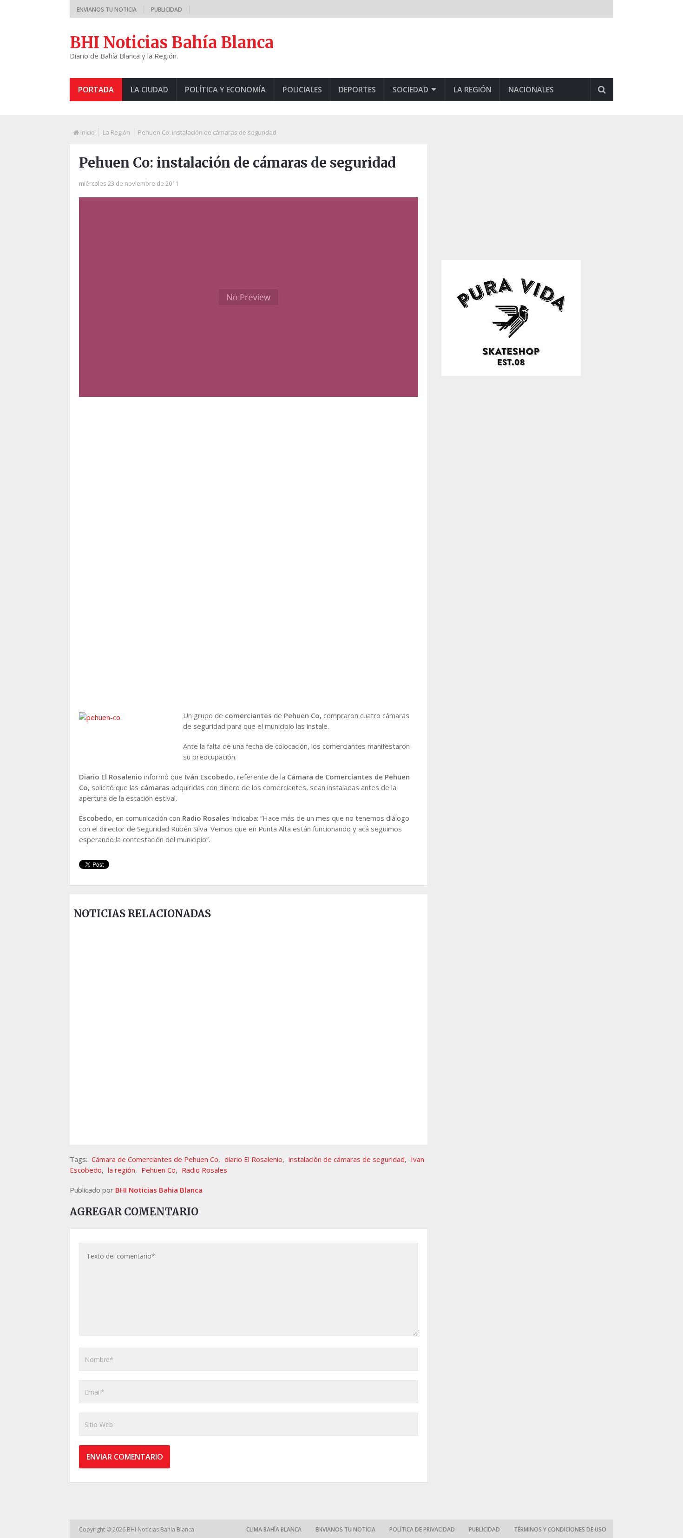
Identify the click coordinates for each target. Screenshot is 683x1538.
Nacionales (531, 89)
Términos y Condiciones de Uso (560, 1529)
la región (121, 1170)
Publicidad (166, 9)
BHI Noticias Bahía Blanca (172, 43)
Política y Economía (225, 89)
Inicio (87, 132)
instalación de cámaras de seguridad (347, 1159)
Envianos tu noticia (107, 9)
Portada (96, 89)
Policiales (302, 89)
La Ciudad (149, 89)
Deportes (357, 89)
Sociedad (410, 89)
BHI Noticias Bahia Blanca (159, 1189)
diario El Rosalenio (253, 1159)
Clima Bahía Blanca (274, 1529)
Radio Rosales (204, 1170)
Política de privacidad (422, 1529)
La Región (472, 89)
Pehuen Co (158, 1170)
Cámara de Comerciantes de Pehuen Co (155, 1159)
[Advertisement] (248, 478)
